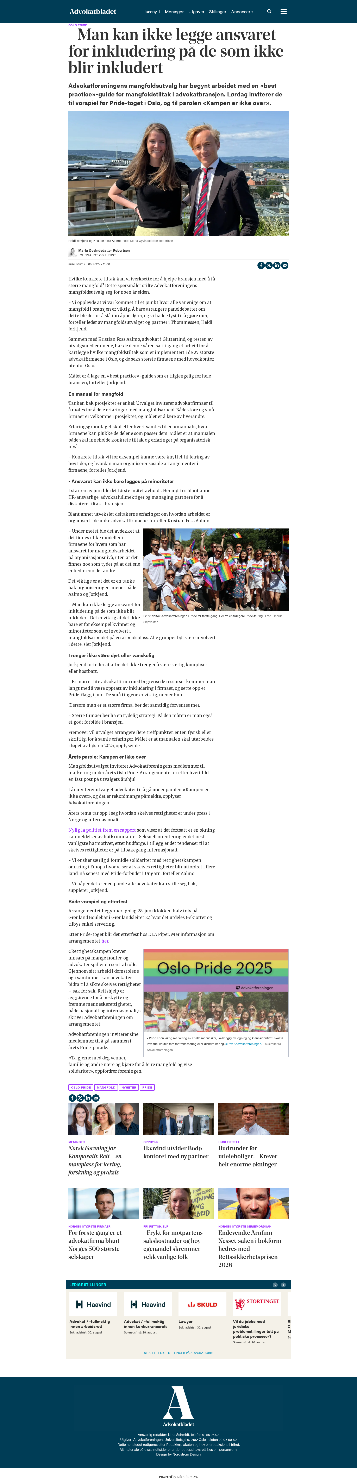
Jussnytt (152, 11)
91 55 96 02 (210, 1434)
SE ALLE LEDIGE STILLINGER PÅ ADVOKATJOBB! (178, 1352)
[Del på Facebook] (261, 264)
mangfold (106, 1087)
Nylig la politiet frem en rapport (102, 830)
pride (147, 1087)
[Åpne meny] (283, 11)
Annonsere (242, 11)
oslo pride (81, 1087)
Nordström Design (187, 1454)
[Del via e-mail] (284, 264)
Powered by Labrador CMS (178, 1477)
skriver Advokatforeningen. (243, 1043)
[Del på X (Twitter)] (269, 264)
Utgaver (196, 11)
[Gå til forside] (103, 11)
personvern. (228, 1449)
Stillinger (217, 11)
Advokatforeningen (148, 1439)
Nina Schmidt (178, 1434)
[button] (276, 1285)
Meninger (174, 11)
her (104, 941)
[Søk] (269, 11)
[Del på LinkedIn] (276, 264)
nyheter (128, 1087)
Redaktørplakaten (180, 1444)
